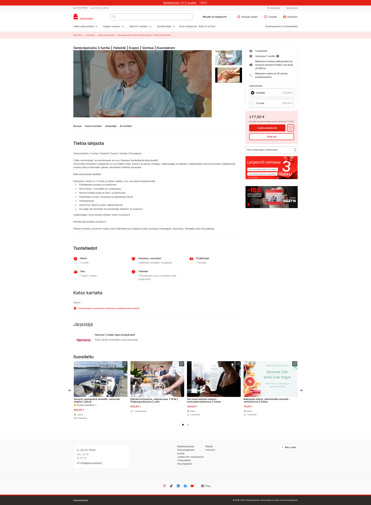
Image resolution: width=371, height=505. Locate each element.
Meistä (209, 446)
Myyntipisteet (184, 463)
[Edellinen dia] (69, 390)
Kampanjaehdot (185, 449)
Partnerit (210, 449)
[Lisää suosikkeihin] (290, 127)
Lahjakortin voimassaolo (190, 456)
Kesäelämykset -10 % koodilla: (180, 2)
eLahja (180, 453)
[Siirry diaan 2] (188, 424)
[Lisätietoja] (277, 56)
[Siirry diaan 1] (183, 424)
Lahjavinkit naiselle (106, 35)
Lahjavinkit (89, 35)
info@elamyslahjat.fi (91, 463)
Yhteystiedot (184, 460)
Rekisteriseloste (185, 446)
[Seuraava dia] (301, 390)
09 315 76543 (88, 450)
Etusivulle (77, 35)
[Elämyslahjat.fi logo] (83, 17)
